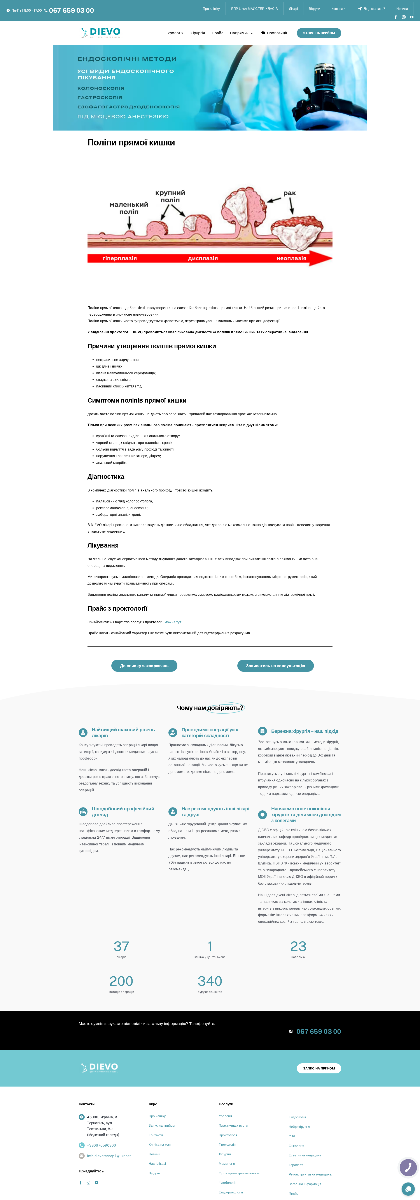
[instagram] (404, 17)
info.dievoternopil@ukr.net (109, 1156)
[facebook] (395, 17)
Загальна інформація (305, 1184)
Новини (154, 1154)
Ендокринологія (231, 1192)
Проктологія (228, 1135)
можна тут (172, 622)
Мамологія (227, 1163)
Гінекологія (227, 1144)
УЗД (292, 1136)
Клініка (154, 1144)
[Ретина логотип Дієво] (101, 30)
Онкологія (296, 1146)
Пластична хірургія (233, 1125)
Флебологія (227, 1182)
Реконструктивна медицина (310, 1174)
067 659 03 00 (71, 10)
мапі (168, 1144)
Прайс (293, 1193)
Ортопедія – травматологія (239, 1173)
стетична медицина (306, 1155)
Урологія (225, 1116)
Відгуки (154, 1173)
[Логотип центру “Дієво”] (99, 1065)
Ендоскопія (297, 1117)
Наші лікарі (157, 1163)
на (162, 1144)
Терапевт (296, 1165)
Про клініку (157, 1116)
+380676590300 (101, 1145)
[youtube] (411, 17)
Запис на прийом (162, 1125)
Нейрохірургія (299, 1127)
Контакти (156, 1135)
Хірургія (225, 1154)
